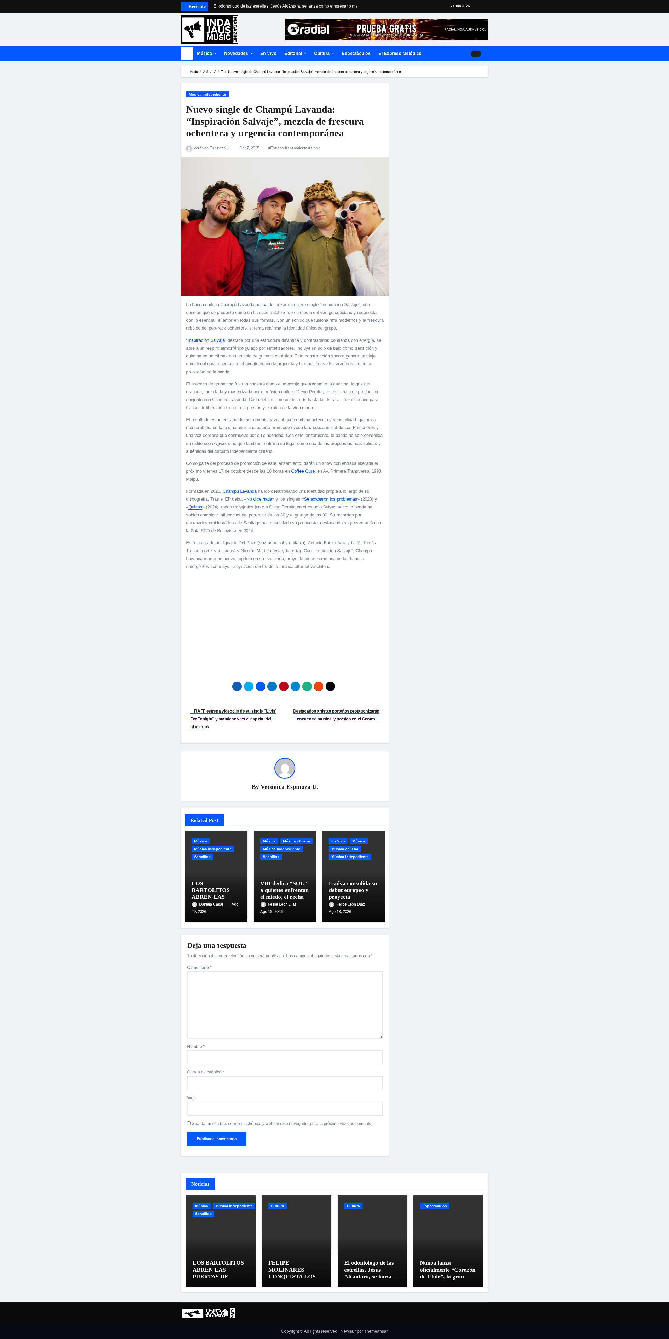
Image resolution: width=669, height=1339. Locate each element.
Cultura (322, 53)
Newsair (348, 1331)
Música (205, 53)
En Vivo (268, 53)
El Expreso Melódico (400, 53)
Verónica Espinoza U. (213, 148)
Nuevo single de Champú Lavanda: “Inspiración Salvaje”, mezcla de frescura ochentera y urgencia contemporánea (275, 121)
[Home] (187, 53)
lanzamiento (297, 148)
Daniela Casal (211, 904)
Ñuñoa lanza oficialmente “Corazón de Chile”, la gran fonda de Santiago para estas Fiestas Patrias (447, 1279)
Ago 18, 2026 (340, 911)
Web (191, 1098)
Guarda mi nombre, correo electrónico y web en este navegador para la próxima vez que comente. (282, 1123)
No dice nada (259, 499)
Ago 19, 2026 (271, 911)
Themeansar (375, 1331)
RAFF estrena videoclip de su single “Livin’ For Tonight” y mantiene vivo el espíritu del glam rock (233, 719)
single (315, 148)
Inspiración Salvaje (206, 340)
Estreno (277, 148)
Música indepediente (207, 94)
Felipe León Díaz (283, 904)
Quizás (195, 506)
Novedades (236, 53)
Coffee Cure (303, 471)
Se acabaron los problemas (330, 499)
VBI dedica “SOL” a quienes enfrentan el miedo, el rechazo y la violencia (284, 893)
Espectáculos (356, 53)
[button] (486, 53)
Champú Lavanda (240, 491)
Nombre (196, 1046)
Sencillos (202, 857)
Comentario (199, 967)
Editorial (293, 53)
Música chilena (296, 841)
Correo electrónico (205, 1072)
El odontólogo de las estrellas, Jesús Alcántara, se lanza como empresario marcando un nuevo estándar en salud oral (371, 1279)
